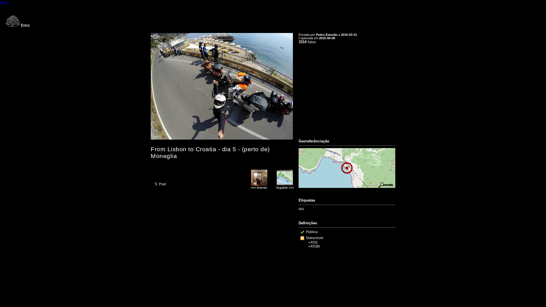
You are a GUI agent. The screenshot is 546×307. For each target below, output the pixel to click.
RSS (314, 242)
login (4, 2)
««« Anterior (259, 187)
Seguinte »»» (285, 187)
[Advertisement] (347, 89)
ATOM (315, 246)
